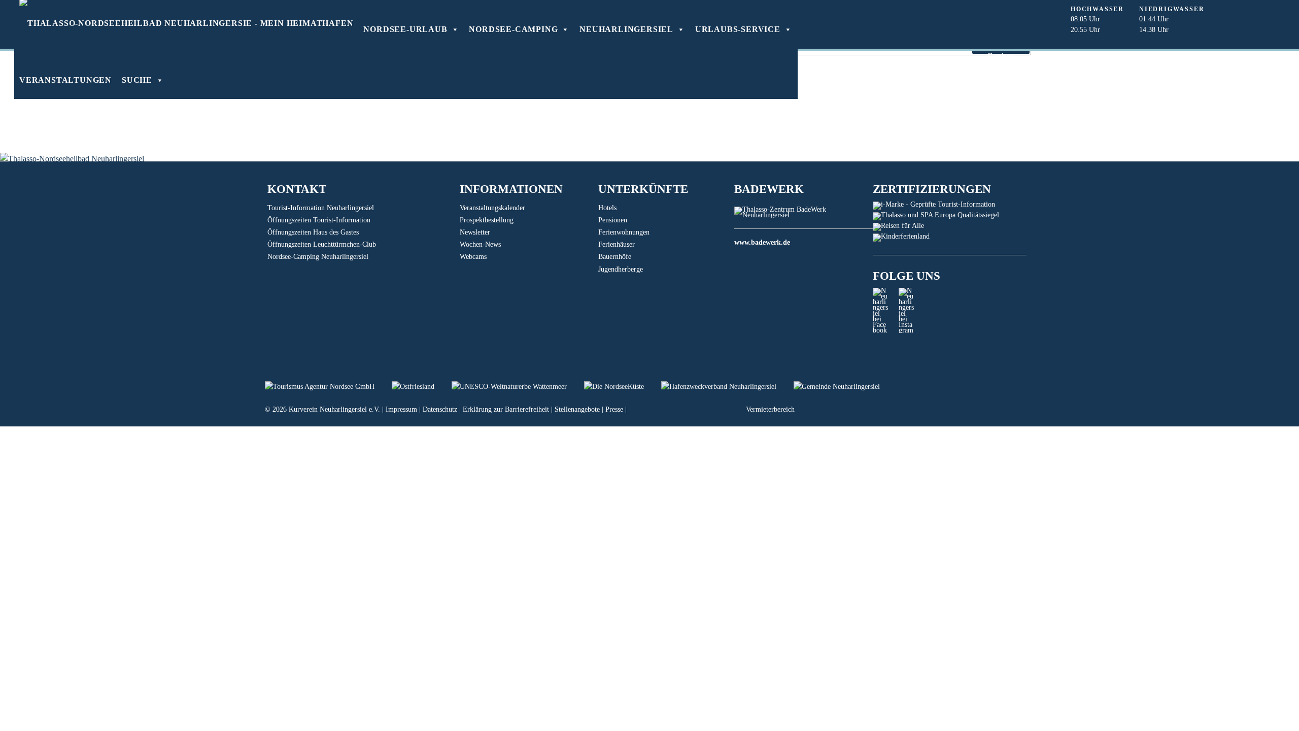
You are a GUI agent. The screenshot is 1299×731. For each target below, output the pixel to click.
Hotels (607, 208)
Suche (137, 80)
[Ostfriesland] (422, 386)
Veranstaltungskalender (492, 208)
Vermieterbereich (770, 409)
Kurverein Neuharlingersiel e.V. (334, 409)
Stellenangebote (577, 409)
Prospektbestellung (487, 220)
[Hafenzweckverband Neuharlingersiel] (727, 386)
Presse (614, 409)
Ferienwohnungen (624, 232)
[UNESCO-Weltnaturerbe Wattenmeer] (518, 386)
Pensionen (612, 220)
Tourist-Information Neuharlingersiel (320, 208)
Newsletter (475, 232)
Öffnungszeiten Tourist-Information (318, 220)
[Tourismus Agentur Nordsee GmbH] (328, 386)
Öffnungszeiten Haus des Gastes (313, 232)
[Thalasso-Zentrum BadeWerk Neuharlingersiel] (803, 215)
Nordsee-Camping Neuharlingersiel (317, 256)
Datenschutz (440, 409)
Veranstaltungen (65, 80)
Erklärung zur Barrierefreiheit (506, 409)
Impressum (401, 409)
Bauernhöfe (614, 256)
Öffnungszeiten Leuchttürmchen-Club (321, 244)
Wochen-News (480, 244)
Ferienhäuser (616, 244)
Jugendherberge (620, 269)
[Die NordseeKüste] (622, 386)
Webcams (473, 256)
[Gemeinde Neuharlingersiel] (844, 386)
